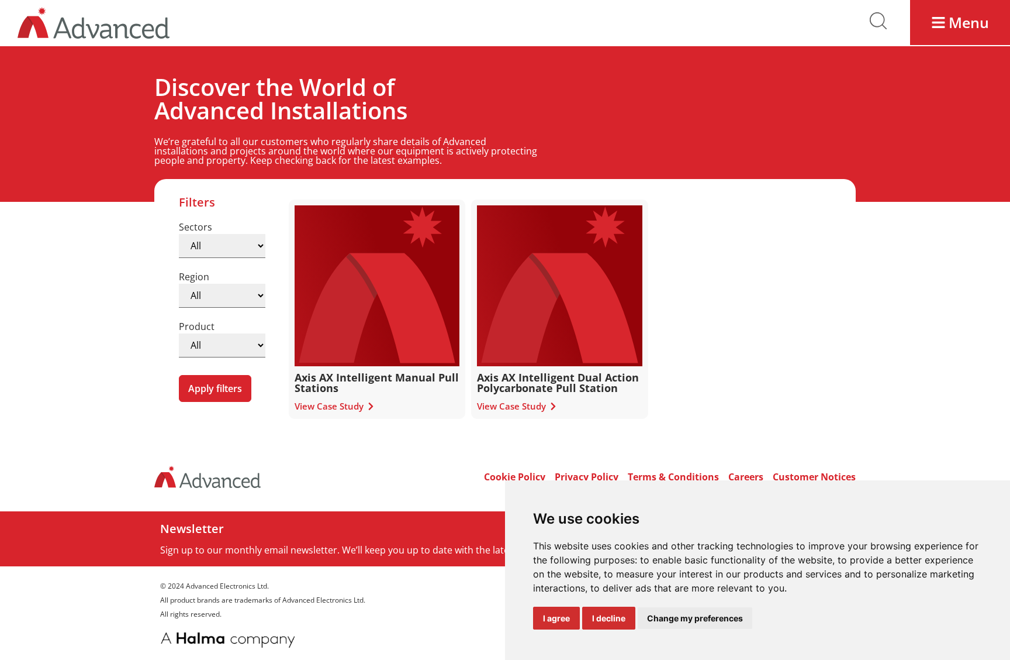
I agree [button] (556, 618)
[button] (960, 22)
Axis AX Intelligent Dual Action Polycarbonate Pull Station (558, 382)
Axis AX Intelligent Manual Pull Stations (377, 382)
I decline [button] (608, 618)
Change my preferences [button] (695, 618)
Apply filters (215, 388)
